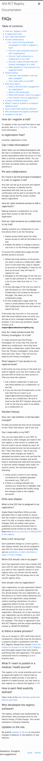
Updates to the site (13, 114)
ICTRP (37, 683)
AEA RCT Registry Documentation (13, 7)
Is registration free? (13, 34)
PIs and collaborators (14, 39)
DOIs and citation (12, 84)
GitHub (38, 753)
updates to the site (20, 732)
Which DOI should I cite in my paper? (25, 95)
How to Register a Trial (23, 127)
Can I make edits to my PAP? (21, 81)
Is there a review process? (16, 100)
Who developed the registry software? (22, 111)
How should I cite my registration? (23, 98)
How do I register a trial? (16, 31)
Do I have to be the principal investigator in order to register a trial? (23, 45)
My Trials (33, 281)
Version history (11, 73)
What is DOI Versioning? (19, 92)
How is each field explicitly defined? (21, 109)
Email (30, 753)
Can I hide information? (15, 37)
